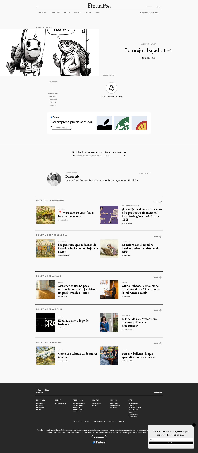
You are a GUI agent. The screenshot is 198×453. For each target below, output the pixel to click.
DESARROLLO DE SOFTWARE (78, 410)
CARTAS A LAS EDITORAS (115, 406)
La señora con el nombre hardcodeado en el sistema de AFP (140, 248)
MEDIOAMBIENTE (60, 404)
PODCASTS (132, 405)
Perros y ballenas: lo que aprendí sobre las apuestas (138, 355)
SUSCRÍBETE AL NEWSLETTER (150, 12)
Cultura (77, 12)
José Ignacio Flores (64, 361)
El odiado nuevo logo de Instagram (73, 322)
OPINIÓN (113, 400)
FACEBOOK (53, 99)
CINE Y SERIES (96, 404)
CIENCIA (58, 400)
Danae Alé (150, 57)
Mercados (61, 209)
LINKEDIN (53, 105)
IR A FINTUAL (99, 437)
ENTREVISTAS (133, 404)
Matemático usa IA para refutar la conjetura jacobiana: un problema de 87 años (77, 289)
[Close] (194, 425)
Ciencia (67, 12)
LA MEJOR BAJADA (135, 407)
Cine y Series (126, 315)
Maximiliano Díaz (128, 361)
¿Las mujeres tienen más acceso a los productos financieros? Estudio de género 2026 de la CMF (142, 214)
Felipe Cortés (127, 255)
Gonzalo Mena (63, 296)
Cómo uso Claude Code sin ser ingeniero (77, 355)
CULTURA (95, 400)
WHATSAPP (53, 96)
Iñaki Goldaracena (128, 329)
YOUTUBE (122, 421)
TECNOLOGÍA (78, 400)
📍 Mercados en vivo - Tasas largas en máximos (76, 214)
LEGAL (131, 413)
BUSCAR (149, 7)
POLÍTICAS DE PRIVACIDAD (133, 415)
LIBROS (94, 405)
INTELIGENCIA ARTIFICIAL (78, 406)
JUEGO (98, 12)
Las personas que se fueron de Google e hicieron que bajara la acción (78, 248)
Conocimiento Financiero (130, 205)
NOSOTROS (133, 411)
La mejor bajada (46, 27)
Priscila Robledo (64, 220)
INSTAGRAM (98, 421)
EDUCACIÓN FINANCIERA (40, 404)
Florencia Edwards (64, 255)
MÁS (130, 400)
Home (38, 27)
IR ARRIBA (158, 392)
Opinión (88, 12)
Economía (42, 12)
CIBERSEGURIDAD (79, 404)
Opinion (60, 350)
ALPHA (38, 409)
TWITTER (53, 102)
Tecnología (55, 12)
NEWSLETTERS (133, 409)
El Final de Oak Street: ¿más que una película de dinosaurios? (140, 322)
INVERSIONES (40, 407)
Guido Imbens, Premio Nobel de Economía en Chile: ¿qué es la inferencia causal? (141, 289)
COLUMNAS (114, 404)
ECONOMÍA (40, 400)
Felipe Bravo (127, 296)
